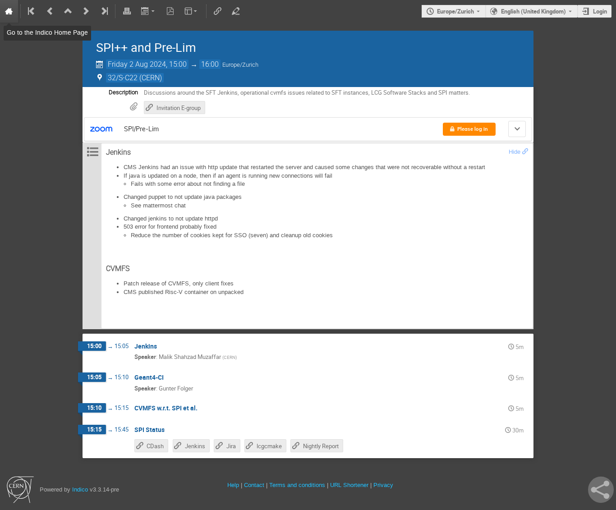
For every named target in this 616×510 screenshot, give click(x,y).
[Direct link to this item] (163, 346)
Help (233, 485)
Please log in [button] (472, 129)
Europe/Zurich (455, 11)
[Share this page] (601, 489)
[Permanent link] (525, 152)
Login (600, 11)
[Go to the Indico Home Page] (9, 11)
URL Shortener (349, 485)
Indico (80, 489)
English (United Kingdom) (533, 11)
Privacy (383, 485)
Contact (254, 485)
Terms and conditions (297, 485)
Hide (514, 152)
